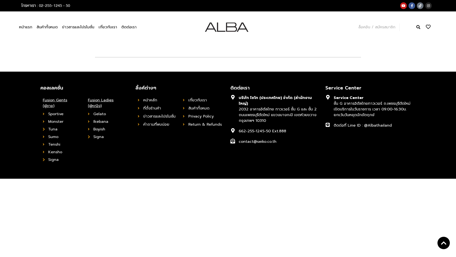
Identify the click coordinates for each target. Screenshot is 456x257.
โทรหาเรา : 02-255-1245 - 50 (45, 5)
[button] (418, 27)
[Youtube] (403, 5)
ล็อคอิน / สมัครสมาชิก (376, 27)
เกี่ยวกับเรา (108, 27)
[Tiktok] (420, 5)
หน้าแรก (25, 27)
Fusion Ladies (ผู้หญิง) (101, 103)
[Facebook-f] (411, 5)
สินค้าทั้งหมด (47, 27)
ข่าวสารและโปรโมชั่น (78, 27)
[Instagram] (428, 5)
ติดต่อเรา (129, 27)
